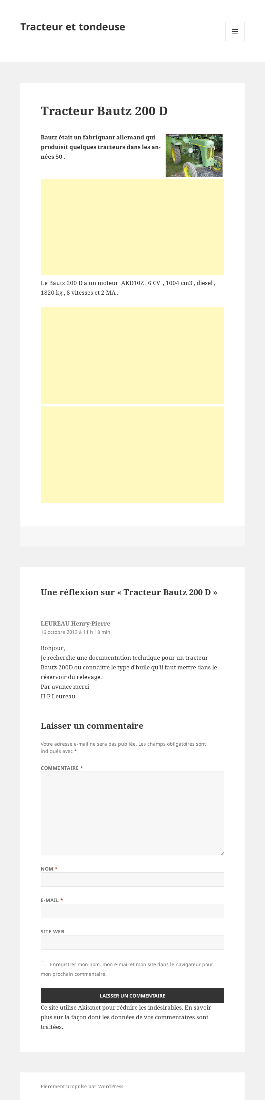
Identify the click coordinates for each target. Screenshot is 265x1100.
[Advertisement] (132, 227)
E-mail (52, 900)
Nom (49, 868)
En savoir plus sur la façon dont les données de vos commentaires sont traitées (126, 1017)
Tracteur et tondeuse (72, 26)
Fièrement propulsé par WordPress (82, 1086)
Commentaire (62, 768)
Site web (52, 931)
